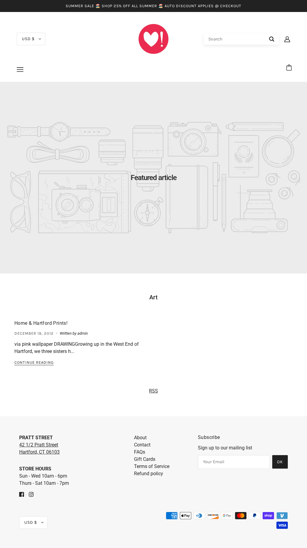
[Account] (287, 39)
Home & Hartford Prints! (40, 323)
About (140, 437)
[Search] (272, 39)
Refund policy (148, 473)
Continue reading (34, 362)
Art (153, 297)
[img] (21, 494)
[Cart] (289, 68)
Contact (142, 445)
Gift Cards (144, 459)
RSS (153, 391)
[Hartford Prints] (153, 38)
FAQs (139, 452)
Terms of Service (151, 466)
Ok (280, 461)
